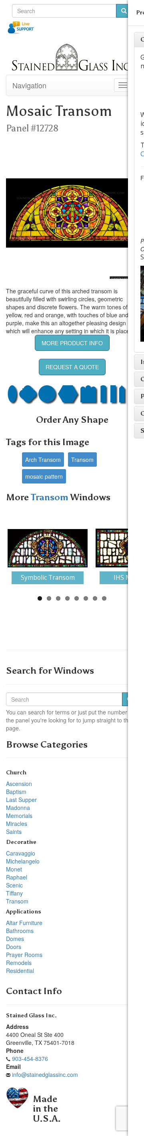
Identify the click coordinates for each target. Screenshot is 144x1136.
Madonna (18, 808)
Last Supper (21, 800)
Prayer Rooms (24, 955)
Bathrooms (20, 931)
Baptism (16, 792)
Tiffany (14, 893)
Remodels (19, 963)
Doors (13, 947)
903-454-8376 (30, 1058)
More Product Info (72, 343)
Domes (15, 939)
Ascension (19, 784)
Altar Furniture (24, 923)
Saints (14, 832)
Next (124, 548)
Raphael (16, 877)
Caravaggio (20, 853)
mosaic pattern (44, 476)
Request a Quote (72, 367)
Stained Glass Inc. (31, 1015)
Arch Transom (43, 460)
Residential (20, 971)
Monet (14, 869)
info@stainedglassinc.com (45, 1074)
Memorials (19, 816)
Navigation (29, 85)
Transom (82, 460)
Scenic (14, 885)
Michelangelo (23, 861)
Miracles (16, 824)
